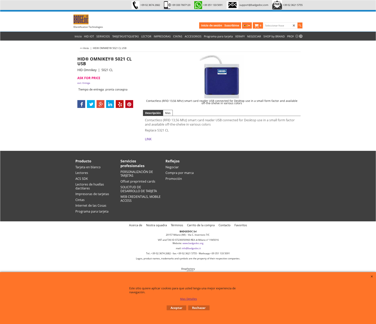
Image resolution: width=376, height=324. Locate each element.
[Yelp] (120, 104)
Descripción (153, 113)
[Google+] (100, 104)
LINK (148, 139)
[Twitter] (91, 104)
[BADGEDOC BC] (102, 19)
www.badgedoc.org (193, 243)
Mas (168, 113)
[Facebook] (81, 104)
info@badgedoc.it (191, 248)
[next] (301, 36)
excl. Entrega (83, 82)
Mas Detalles (188, 299)
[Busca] (299, 25)
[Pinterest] (129, 104)
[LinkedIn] (110, 104)
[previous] (297, 36)
